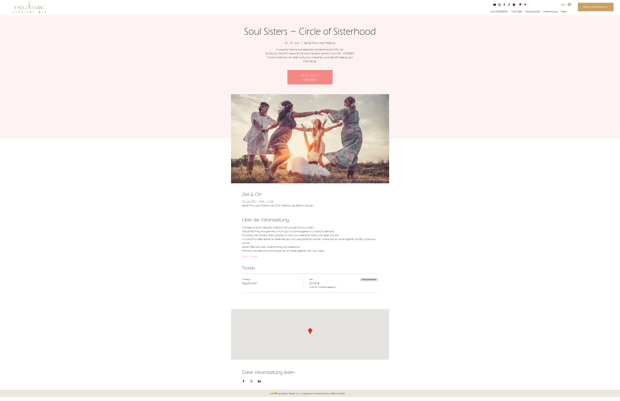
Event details (310, 79)
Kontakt (341, 393)
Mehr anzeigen (250, 256)
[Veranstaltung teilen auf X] (251, 381)
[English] (524, 4)
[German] (519, 4)
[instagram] (499, 4)
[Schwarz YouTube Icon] (494, 4)
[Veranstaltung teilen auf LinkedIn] (259, 381)
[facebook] (504, 4)
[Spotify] (514, 4)
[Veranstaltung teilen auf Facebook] (243, 381)
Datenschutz (322, 393)
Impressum (308, 393)
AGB (333, 393)
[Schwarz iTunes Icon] (509, 4)
